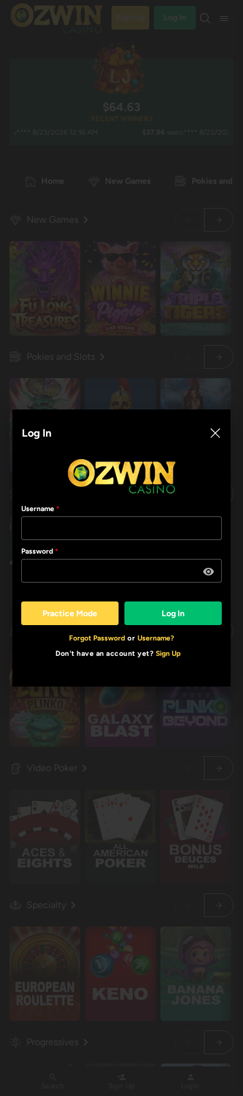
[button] (209, 572)
